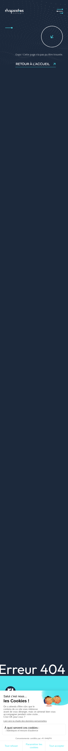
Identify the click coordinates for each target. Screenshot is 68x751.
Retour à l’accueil (33, 64)
